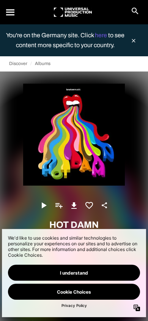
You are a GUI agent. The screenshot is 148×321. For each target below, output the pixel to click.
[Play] (43, 205)
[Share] (104, 205)
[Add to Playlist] (58, 205)
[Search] (10, 12)
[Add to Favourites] (89, 205)
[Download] (74, 205)
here (101, 35)
